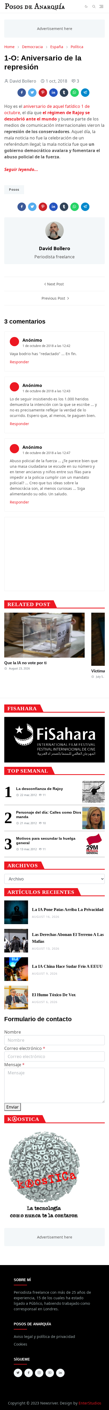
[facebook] (28, 1373)
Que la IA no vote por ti (25, 663)
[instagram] (39, 1373)
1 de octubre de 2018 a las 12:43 (46, 391)
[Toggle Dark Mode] (86, 6)
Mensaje (14, 1064)
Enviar (12, 1107)
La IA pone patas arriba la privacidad (67, 909)
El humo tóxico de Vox (54, 995)
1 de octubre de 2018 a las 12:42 (46, 346)
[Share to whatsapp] (74, 92)
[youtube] (50, 1373)
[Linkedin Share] (53, 92)
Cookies (20, 1344)
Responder (19, 361)
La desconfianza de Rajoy (39, 789)
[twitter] (18, 1373)
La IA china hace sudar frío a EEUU (67, 966)
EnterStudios (90, 1403)
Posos (14, 189)
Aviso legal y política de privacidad (44, 1336)
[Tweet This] (32, 92)
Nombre (12, 1032)
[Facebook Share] (21, 92)
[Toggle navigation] (101, 6)
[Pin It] (43, 92)
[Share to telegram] (85, 92)
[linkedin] (60, 1373)
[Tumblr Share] (64, 92)
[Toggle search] (94, 6)
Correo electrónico (24, 1048)
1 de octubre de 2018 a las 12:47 (46, 453)
